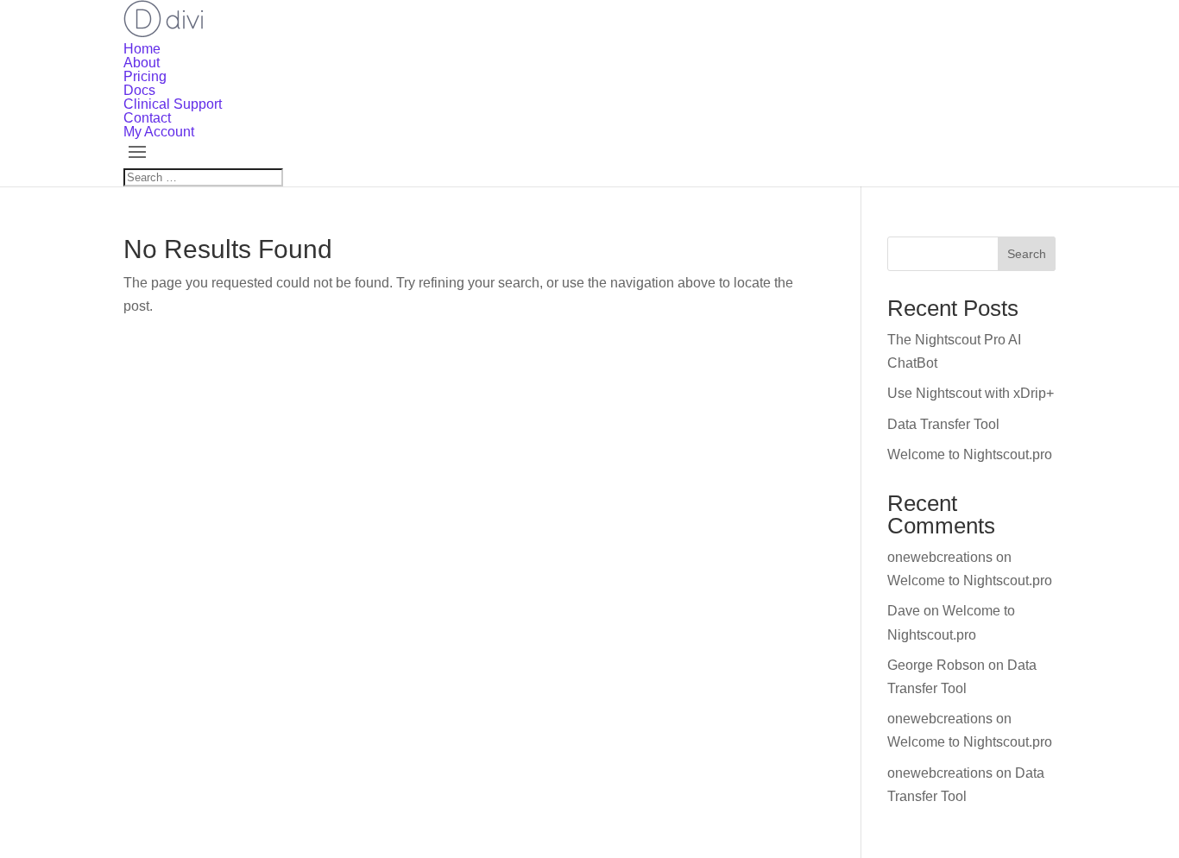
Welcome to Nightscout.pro (969, 454)
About (141, 62)
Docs (139, 90)
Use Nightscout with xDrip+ (970, 393)
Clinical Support (172, 104)
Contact (147, 117)
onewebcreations (940, 557)
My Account (158, 131)
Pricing (145, 76)
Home (142, 48)
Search (1026, 254)
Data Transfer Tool (943, 424)
